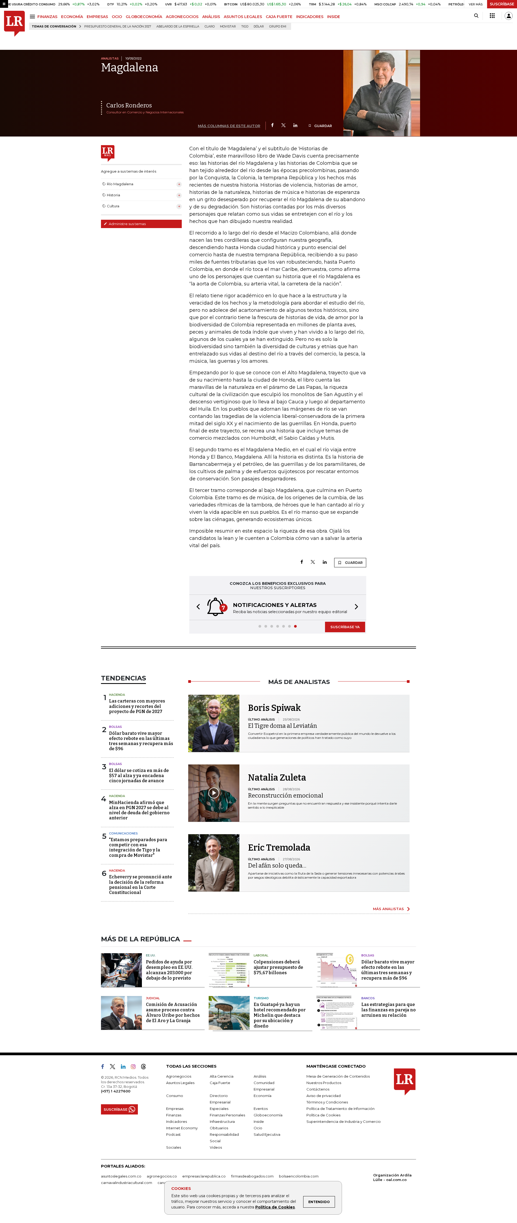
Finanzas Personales (227, 1115)
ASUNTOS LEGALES (243, 16)
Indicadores (176, 1121)
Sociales (173, 1147)
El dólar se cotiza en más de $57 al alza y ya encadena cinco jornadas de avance (139, 775)
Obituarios (219, 1128)
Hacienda (117, 695)
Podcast (173, 1134)
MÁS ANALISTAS (388, 909)
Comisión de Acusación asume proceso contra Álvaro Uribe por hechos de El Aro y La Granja (173, 1012)
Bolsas (115, 727)
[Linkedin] (295, 125)
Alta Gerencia (221, 1076)
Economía (262, 1095)
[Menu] (33, 16)
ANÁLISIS (211, 16)
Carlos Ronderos (129, 105)
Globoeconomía (268, 1115)
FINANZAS (47, 16)
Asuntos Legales (180, 1083)
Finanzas (173, 1115)
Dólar (259, 26)
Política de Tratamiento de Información (340, 1108)
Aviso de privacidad (323, 1095)
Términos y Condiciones (327, 1102)
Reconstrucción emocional (285, 795)
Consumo (174, 1095)
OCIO (117, 16)
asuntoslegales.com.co (121, 1176)
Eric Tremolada (279, 848)
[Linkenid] (125, 1067)
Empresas (174, 1108)
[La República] (14, 24)
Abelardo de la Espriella (177, 26)
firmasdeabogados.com (252, 1176)
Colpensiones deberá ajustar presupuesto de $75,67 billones (278, 967)
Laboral (261, 955)
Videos (216, 1147)
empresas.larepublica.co (204, 1176)
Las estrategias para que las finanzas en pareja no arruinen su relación (388, 1010)
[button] (196, 607)
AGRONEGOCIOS (182, 16)
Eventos (261, 1108)
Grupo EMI (277, 26)
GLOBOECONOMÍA (144, 16)
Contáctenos (317, 1089)
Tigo (244, 26)
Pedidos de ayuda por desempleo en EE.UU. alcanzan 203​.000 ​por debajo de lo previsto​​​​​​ (169, 970)
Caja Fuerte (220, 1083)
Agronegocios (178, 1076)
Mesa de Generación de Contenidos (338, 1076)
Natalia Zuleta (277, 778)
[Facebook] (272, 125)
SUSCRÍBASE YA (345, 627)
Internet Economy (182, 1128)
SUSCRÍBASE (502, 4)
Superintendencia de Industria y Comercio (343, 1121)
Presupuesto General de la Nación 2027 (117, 26)
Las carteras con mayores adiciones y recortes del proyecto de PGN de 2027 (137, 706)
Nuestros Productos (323, 1083)
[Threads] (146, 1067)
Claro (210, 26)
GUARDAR (322, 126)
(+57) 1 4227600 (115, 1091)
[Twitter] (283, 125)
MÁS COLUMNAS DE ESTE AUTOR (229, 126)
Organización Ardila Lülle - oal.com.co (392, 1177)
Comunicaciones (123, 833)
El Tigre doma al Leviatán (282, 725)
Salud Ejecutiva (267, 1134)
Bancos (368, 998)
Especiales (219, 1108)
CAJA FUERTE (279, 16)
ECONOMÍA (72, 16)
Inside (259, 1121)
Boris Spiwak (274, 708)
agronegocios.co (162, 1176)
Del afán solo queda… (277, 865)
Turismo (261, 998)
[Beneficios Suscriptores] (492, 16)
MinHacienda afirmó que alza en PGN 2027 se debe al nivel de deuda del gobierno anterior (139, 810)
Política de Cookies (275, 1207)
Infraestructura (222, 1121)
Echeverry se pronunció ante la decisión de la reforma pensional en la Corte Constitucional (140, 884)
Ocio (258, 1128)
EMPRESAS (97, 16)
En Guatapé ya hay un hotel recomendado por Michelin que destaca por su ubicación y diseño (280, 1015)
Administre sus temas (127, 224)
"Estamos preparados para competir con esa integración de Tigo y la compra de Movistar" (138, 847)
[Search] (476, 16)
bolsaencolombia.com (299, 1176)
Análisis (260, 1076)
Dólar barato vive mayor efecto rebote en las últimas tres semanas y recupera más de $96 (141, 741)
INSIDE (333, 16)
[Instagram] (135, 1067)
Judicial (153, 998)
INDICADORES (309, 16)
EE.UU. (151, 955)
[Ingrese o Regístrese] (509, 16)
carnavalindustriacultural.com (126, 1182)
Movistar (228, 26)
